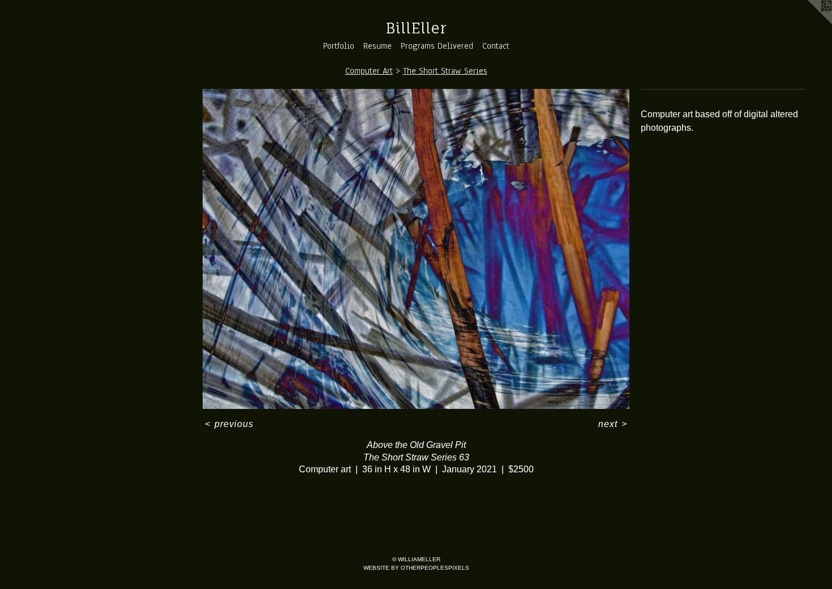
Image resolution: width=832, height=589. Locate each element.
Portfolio (338, 46)
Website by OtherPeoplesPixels (416, 568)
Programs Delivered (437, 46)
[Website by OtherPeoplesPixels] (809, 22)
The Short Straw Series (445, 70)
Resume (377, 46)
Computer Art (369, 70)
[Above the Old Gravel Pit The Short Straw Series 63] (416, 249)
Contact (495, 46)
